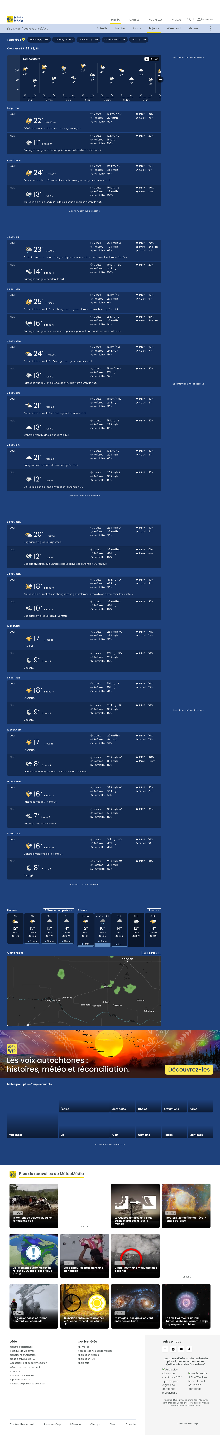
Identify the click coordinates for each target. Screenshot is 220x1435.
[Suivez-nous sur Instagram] (173, 1349)
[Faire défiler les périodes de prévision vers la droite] (160, 79)
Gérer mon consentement (25, 1367)
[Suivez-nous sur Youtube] (181, 1349)
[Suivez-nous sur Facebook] (165, 1349)
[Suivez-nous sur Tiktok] (189, 1349)
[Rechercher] (189, 19)
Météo (17, 28)
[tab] (146, 59)
